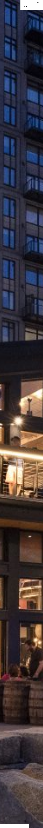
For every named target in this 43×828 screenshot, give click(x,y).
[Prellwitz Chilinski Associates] (24, 7)
